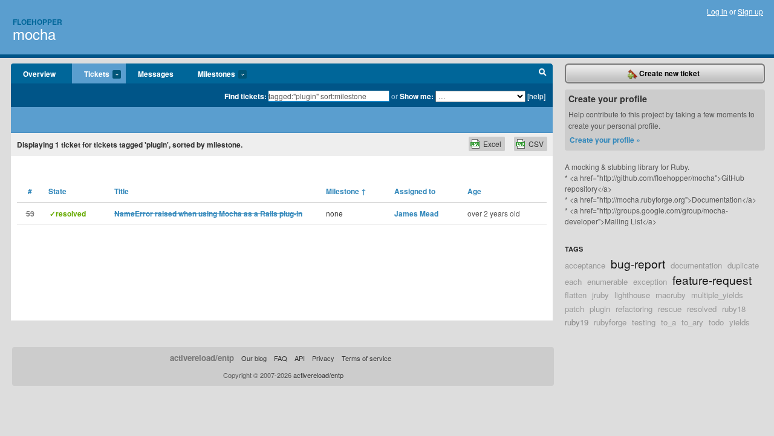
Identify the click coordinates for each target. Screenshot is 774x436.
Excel (492, 143)
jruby (600, 295)
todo (716, 322)
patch (574, 308)
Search (543, 73)
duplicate (743, 265)
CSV (536, 143)
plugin (600, 308)
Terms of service (366, 358)
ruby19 (576, 322)
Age (474, 191)
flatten (576, 295)
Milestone (346, 191)
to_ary (692, 322)
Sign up (750, 11)
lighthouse (632, 295)
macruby (670, 295)
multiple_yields (717, 295)
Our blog (254, 358)
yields (739, 322)
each (573, 281)
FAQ (280, 358)
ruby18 (734, 308)
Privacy (323, 358)
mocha (34, 33)
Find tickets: (245, 96)
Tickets (90, 74)
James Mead (416, 213)
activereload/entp (202, 357)
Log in (717, 11)
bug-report (638, 263)
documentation (696, 265)
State (57, 191)
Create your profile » (605, 139)
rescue (669, 308)
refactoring (634, 308)
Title (121, 191)
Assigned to (414, 191)
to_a (668, 322)
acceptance (585, 265)
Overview (39, 73)
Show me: (417, 96)
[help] (536, 96)
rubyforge (610, 322)
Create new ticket (668, 73)
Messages (156, 73)
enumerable (607, 281)
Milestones (210, 74)
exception (650, 281)
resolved (702, 308)
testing (643, 322)
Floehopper (37, 21)
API (299, 358)
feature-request (712, 280)
